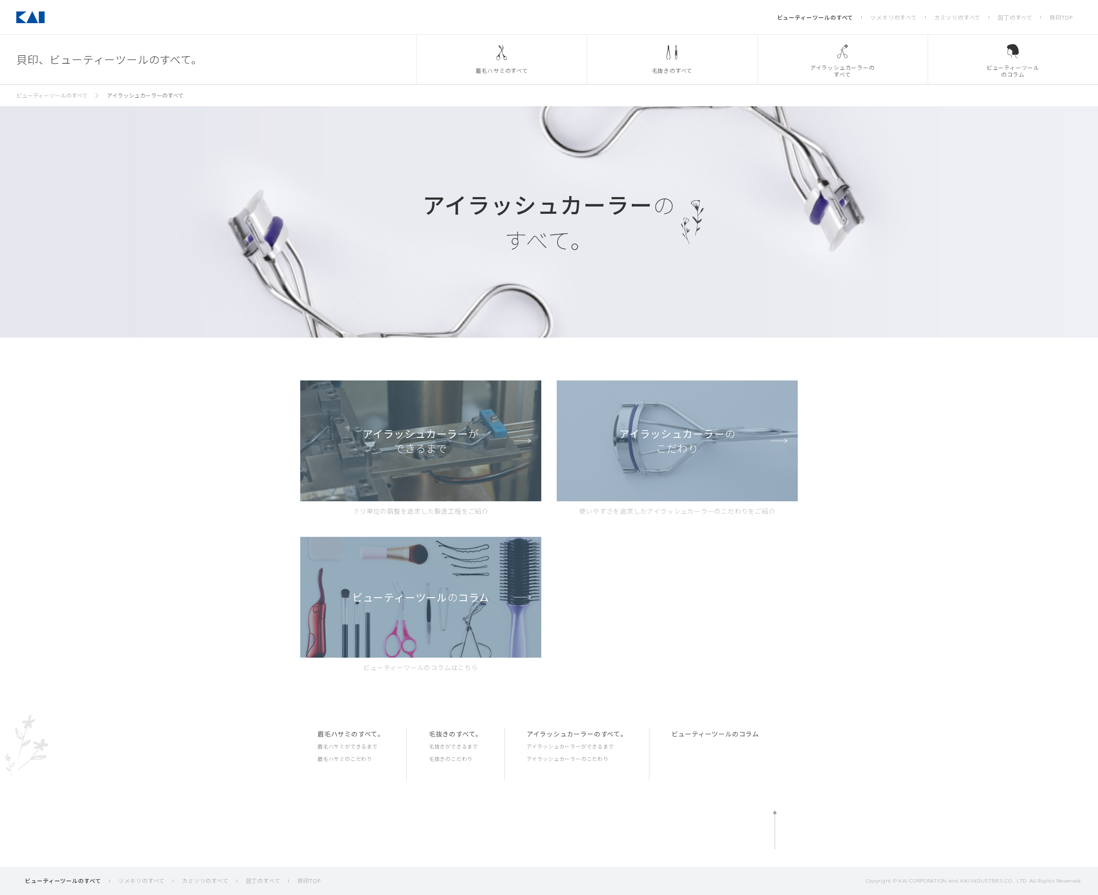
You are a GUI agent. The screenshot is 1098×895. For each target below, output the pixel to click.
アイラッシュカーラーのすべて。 (577, 733)
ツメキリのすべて (893, 17)
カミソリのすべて (957, 17)
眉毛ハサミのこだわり (344, 758)
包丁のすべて (1015, 17)
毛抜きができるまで (453, 746)
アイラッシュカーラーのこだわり (568, 758)
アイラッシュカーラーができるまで (570, 746)
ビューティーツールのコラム (715, 733)
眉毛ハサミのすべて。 (350, 733)
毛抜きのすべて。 (455, 733)
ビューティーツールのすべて (815, 17)
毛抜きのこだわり (451, 758)
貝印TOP (1061, 17)
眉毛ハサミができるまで (347, 746)
